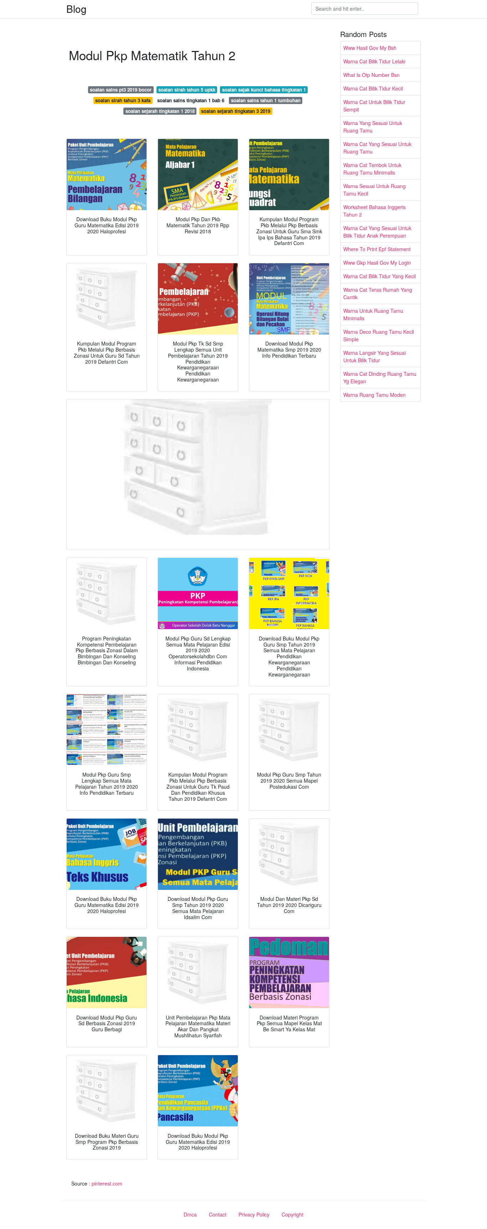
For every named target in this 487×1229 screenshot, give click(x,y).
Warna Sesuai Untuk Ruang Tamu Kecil (374, 189)
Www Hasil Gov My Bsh (369, 47)
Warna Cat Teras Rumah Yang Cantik (377, 293)
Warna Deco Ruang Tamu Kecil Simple (378, 335)
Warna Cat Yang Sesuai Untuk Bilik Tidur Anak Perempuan (377, 231)
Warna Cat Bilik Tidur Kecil (373, 88)
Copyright (292, 1214)
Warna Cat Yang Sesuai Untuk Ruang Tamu (377, 147)
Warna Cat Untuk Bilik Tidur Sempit (374, 105)
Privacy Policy (254, 1214)
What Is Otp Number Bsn (371, 74)
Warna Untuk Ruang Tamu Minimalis (373, 314)
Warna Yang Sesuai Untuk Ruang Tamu (372, 126)
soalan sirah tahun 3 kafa (122, 100)
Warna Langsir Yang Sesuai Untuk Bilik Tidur (374, 356)
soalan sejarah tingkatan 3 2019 (235, 111)
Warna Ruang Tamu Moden (374, 394)
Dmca (190, 1214)
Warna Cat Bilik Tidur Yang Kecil (379, 276)
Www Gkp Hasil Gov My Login (377, 262)
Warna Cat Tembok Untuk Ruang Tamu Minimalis (372, 168)
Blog (76, 8)
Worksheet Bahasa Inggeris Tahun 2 (374, 210)
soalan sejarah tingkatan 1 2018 (160, 111)
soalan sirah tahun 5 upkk (186, 89)
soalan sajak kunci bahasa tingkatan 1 (264, 89)
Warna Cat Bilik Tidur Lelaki (374, 61)
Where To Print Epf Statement (377, 249)
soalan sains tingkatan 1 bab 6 (190, 100)
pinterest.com (107, 1183)
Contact (217, 1214)
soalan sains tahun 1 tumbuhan (266, 100)
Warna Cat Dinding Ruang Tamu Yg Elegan (379, 377)
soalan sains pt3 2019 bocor (121, 89)
